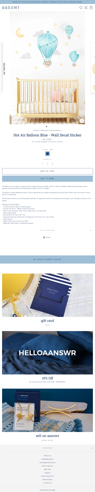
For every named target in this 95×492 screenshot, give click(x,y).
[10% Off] (47, 352)
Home (35, 130)
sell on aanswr (47, 466)
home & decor (55, 130)
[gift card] (47, 295)
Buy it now (47, 178)
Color (47, 149)
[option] (47, 2)
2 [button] (48, 126)
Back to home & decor (49, 259)
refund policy (47, 479)
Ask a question (47, 230)
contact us (47, 483)
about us (47, 456)
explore (47, 473)
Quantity (47, 159)
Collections (44, 130)
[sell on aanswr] (47, 410)
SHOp (47, 325)
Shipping (44, 141)
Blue (47, 154)
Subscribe (47, 448)
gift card (47, 469)
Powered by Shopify (47, 490)
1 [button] (46, 126)
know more (47, 440)
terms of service (47, 476)
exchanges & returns (47, 462)
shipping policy (47, 459)
